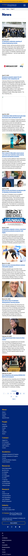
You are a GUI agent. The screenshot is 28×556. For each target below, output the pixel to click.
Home (3, 9)
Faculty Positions (6, 444)
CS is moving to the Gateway (16, 1)
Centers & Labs (5, 493)
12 (20, 393)
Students (4, 432)
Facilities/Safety (6, 481)
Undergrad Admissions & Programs (10, 454)
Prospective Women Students (9, 460)
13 (23, 393)
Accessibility (5, 544)
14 (11, 396)
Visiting (3, 416)
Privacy (3, 549)
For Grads (4, 474)
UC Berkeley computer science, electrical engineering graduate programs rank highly (14, 231)
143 (16, 396)
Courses (4, 458)
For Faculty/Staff (6, 483)
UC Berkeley (5, 537)
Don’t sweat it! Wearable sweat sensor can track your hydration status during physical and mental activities (13, 154)
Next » (14, 399)
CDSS (3, 542)
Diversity (4, 414)
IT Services (4, 479)
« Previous (14, 391)
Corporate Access (6, 507)
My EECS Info (5, 470)
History (3, 412)
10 (14, 393)
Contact (4, 447)
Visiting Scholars (6, 485)
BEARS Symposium (6, 501)
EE (2, 533)
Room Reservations (6, 468)
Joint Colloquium (6, 499)
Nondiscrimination (6, 547)
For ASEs (4, 477)
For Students (5, 472)
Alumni (3, 433)
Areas (3, 491)
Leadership (4, 426)
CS (2, 535)
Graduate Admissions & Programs (10, 456)
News (8, 9)
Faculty (4, 428)
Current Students (6, 461)
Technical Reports (6, 495)
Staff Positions (5, 446)
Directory (4, 424)
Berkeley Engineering (6, 540)
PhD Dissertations (6, 497)
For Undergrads (5, 476)
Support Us (4, 440)
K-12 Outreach (5, 442)
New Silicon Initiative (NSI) (8, 509)
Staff (3, 430)
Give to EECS (13, 523)
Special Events (5, 417)
